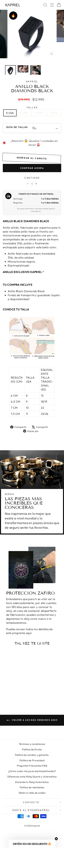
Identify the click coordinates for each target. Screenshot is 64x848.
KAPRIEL (32, 81)
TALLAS (32, 107)
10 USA (38, 113)
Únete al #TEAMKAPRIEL (31, 810)
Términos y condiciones (32, 744)
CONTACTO (31, 802)
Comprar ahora (32, 168)
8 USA (10, 113)
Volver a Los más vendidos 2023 (34, 720)
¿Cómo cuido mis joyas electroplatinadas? (32, 771)
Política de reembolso (32, 787)
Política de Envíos (32, 749)
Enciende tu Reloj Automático (32, 782)
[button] (32, 844)
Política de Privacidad (32, 760)
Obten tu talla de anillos (32, 792)
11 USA (54, 113)
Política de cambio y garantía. (32, 754)
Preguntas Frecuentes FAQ (32, 765)
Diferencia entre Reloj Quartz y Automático (32, 776)
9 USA (24, 113)
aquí (29, 633)
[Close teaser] (56, 838)
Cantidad (32, 177)
